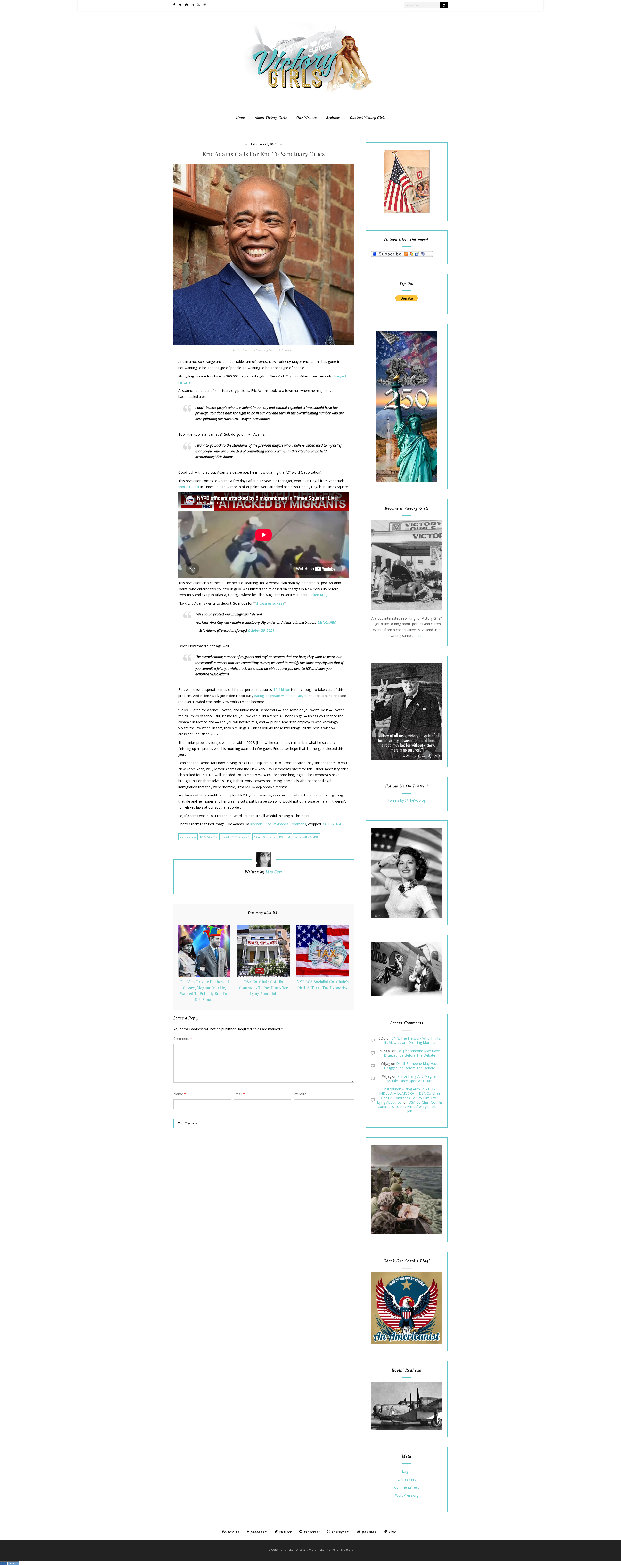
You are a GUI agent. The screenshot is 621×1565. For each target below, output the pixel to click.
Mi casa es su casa (269, 603)
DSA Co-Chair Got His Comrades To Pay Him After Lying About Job (263, 987)
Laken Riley (318, 594)
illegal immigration (235, 836)
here (418, 635)
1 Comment (285, 350)
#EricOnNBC (326, 622)
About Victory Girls (271, 117)
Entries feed (407, 1479)
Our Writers (306, 117)
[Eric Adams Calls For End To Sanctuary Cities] (263, 254)
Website (300, 1094)
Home (240, 117)
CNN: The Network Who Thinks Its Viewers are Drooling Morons (412, 1040)
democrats (188, 836)
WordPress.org (406, 1495)
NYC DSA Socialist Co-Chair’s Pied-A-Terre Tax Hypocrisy (323, 984)
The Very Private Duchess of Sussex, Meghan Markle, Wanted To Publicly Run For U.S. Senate (204, 990)
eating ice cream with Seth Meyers (281, 695)
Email (239, 1094)
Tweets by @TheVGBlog (407, 800)
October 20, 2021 (261, 630)
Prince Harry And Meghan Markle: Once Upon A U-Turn (412, 1078)
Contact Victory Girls (367, 117)
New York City (264, 836)
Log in (407, 1471)
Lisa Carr (242, 350)
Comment (182, 1038)
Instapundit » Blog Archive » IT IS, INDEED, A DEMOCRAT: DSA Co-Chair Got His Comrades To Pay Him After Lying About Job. (408, 1096)
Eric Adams (208, 836)
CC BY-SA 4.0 (333, 824)
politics (285, 836)
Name (179, 1094)
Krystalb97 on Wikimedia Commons (278, 824)
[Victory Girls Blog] (310, 94)
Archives (333, 117)
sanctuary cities (306, 836)
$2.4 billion (282, 689)
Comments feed (407, 1487)
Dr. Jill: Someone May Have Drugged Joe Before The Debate (412, 1053)
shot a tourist (188, 486)
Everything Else (264, 350)
